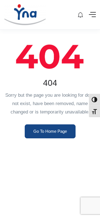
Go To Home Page (50, 131)
